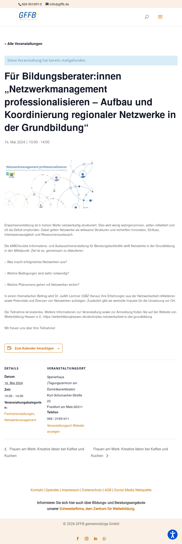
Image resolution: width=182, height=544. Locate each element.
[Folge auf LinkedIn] (95, 538)
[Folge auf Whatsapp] (104, 538)
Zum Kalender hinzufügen (34, 348)
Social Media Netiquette (132, 490)
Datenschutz (92, 490)
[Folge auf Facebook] (77, 538)
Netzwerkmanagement (20, 420)
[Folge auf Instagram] (86, 538)
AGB (108, 490)
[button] (173, 535)
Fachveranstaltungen (19, 413)
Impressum (70, 490)
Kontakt (37, 490)
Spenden (52, 490)
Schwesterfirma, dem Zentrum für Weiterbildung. (97, 509)
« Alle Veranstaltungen (23, 43)
